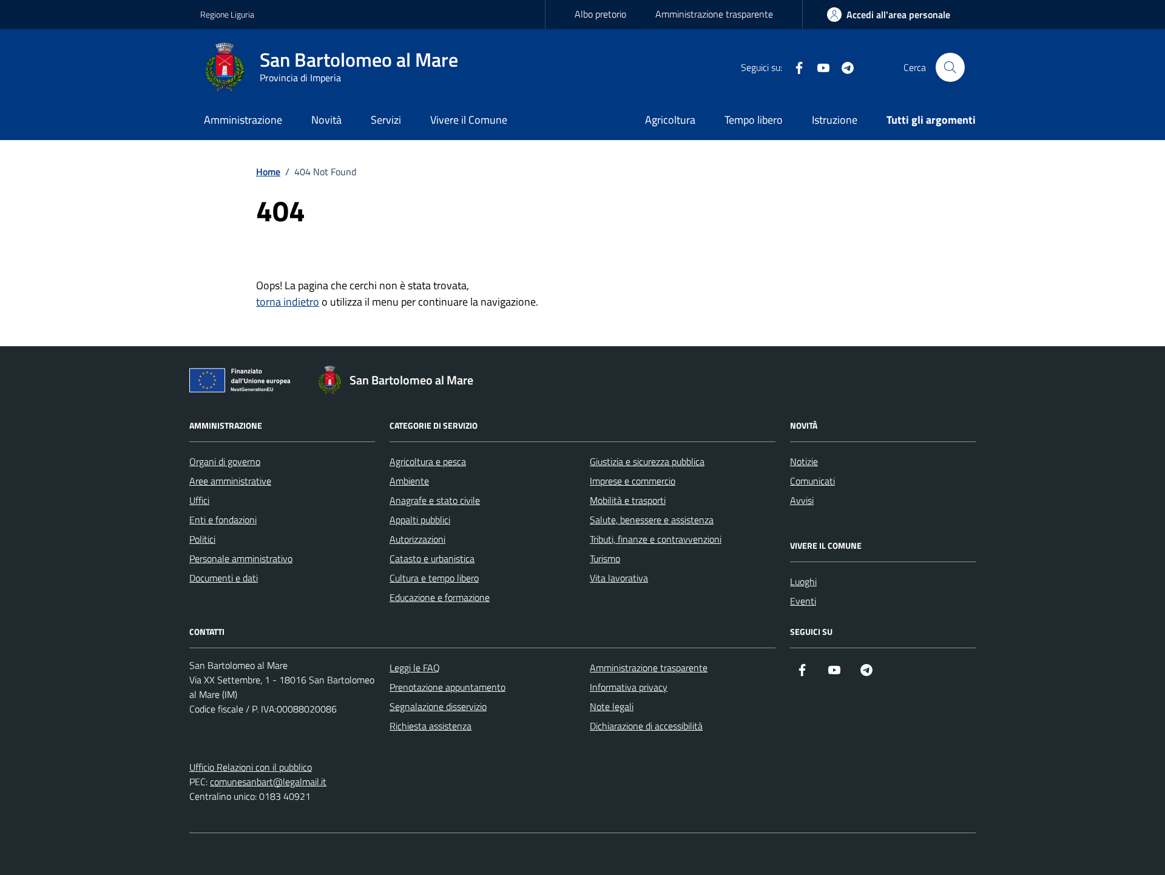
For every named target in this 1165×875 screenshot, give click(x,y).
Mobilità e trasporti (628, 500)
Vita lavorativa (619, 578)
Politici (202, 539)
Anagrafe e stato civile (435, 500)
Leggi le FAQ (415, 667)
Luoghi (803, 581)
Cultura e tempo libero (434, 578)
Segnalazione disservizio (438, 706)
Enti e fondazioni (223, 519)
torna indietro (287, 301)
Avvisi (802, 500)
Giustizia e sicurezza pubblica (647, 461)
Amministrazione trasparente (714, 14)
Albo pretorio (600, 14)
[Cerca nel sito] (950, 67)
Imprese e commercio (632, 481)
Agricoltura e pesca (428, 461)
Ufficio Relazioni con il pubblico (250, 767)
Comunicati (812, 481)
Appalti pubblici (420, 519)
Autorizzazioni (417, 539)
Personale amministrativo (240, 558)
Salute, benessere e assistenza (652, 519)
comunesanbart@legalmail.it (268, 781)
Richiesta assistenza (430, 726)
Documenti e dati (223, 578)
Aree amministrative (230, 481)
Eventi (803, 601)
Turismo (605, 558)
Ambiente (409, 481)
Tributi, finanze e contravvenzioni (655, 539)
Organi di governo (224, 461)
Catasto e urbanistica (432, 558)
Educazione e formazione (440, 597)
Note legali (611, 706)
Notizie (804, 461)
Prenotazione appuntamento (447, 687)
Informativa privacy (628, 687)
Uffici (199, 500)
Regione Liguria (227, 14)
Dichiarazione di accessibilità (646, 726)
